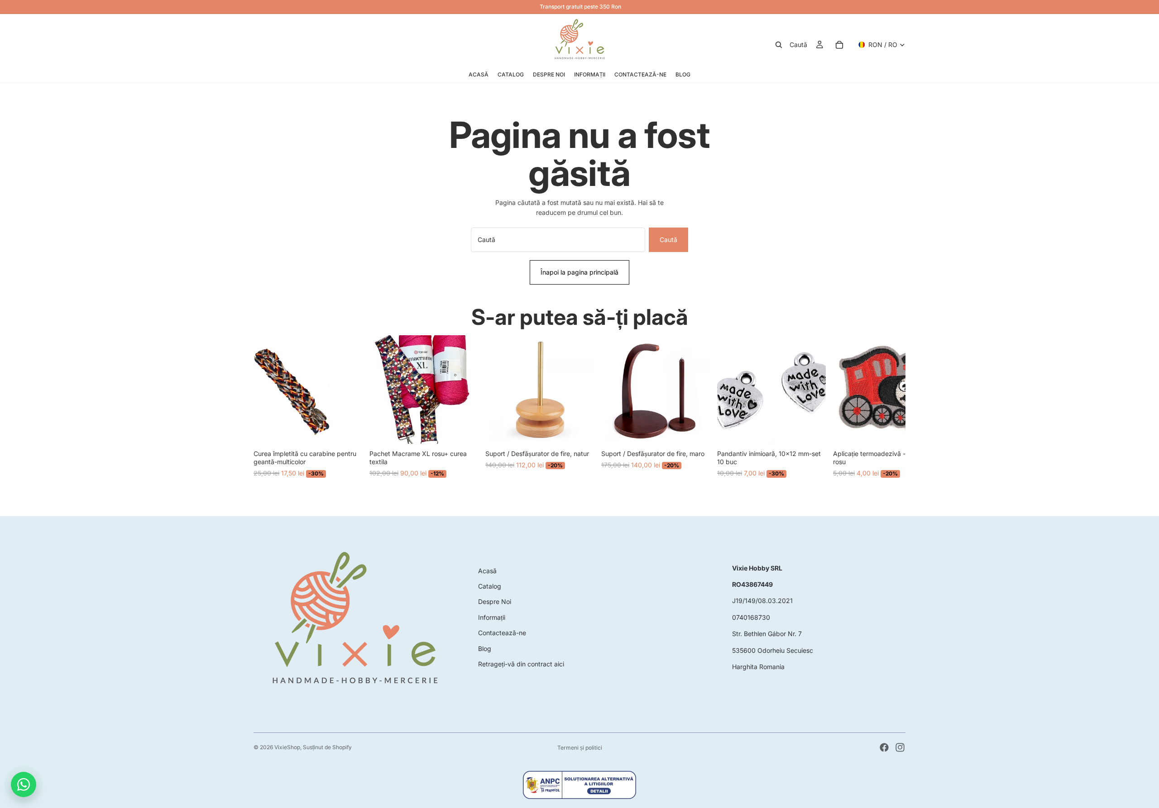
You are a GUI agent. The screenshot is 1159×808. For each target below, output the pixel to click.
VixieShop (287, 747)
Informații (491, 617)
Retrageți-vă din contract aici (521, 664)
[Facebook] (884, 747)
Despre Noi (494, 601)
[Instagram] (900, 747)
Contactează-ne (502, 633)
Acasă (487, 571)
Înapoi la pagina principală (579, 272)
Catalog (489, 586)
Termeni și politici (579, 747)
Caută (668, 239)
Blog (484, 648)
